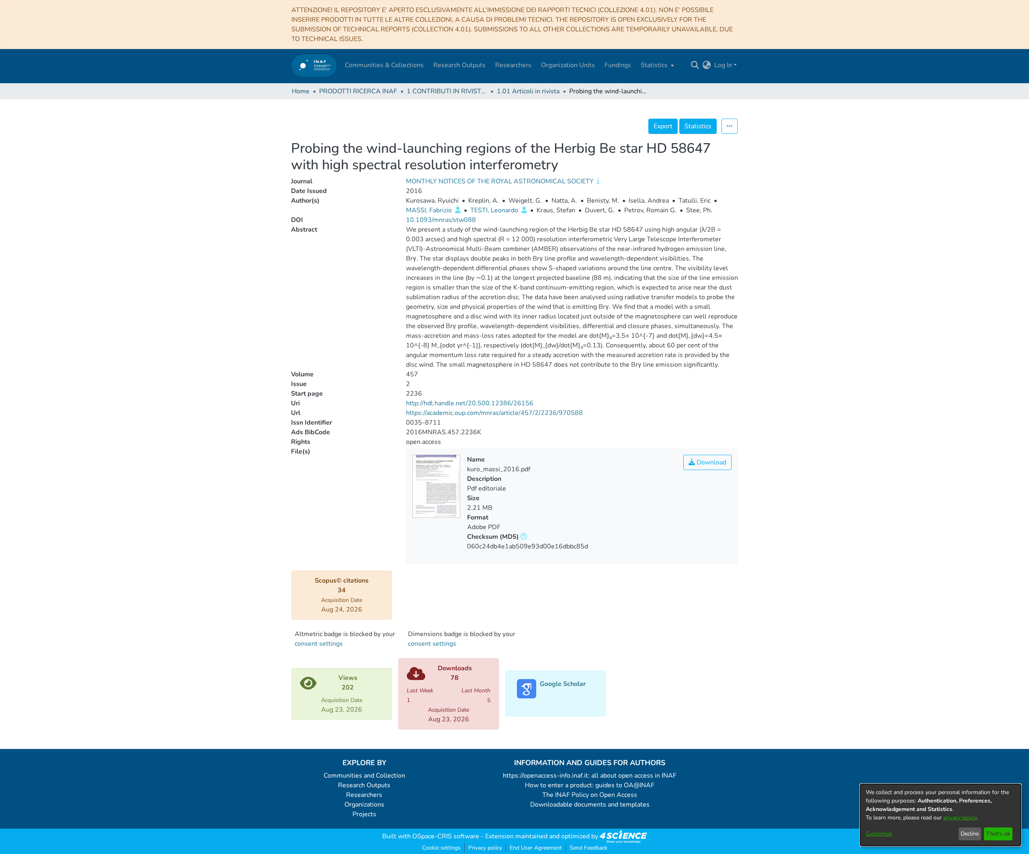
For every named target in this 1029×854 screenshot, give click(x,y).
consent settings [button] (319, 643)
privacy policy (959, 817)
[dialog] (940, 815)
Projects (364, 814)
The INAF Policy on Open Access (589, 794)
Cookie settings (441, 848)
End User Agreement (536, 848)
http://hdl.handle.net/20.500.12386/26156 (469, 403)
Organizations (364, 804)
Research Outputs (364, 785)
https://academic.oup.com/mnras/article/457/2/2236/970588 (494, 413)
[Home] (314, 65)
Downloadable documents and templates (590, 804)
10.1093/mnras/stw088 (441, 220)
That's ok (998, 834)
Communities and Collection (364, 775)
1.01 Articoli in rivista (528, 91)
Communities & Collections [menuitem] (384, 65)
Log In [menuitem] (723, 65)
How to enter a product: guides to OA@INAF (589, 785)
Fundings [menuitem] (618, 65)
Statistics (698, 126)
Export (663, 126)
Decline (970, 834)
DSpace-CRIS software (445, 836)
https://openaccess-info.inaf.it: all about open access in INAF (589, 775)
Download (710, 462)
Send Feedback (588, 848)
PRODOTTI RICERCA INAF (358, 91)
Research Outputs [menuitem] (459, 65)
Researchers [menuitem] (513, 65)
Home (301, 91)
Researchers (364, 794)
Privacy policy (485, 848)
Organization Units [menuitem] (568, 65)
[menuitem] (656, 65)
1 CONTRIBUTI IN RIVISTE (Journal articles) (447, 91)
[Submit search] (695, 65)
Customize (879, 834)
